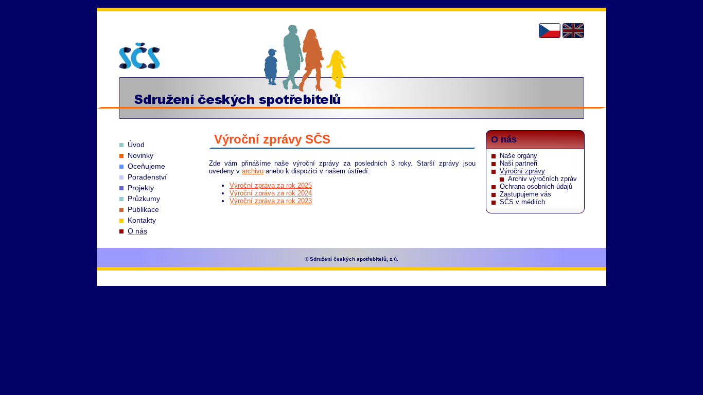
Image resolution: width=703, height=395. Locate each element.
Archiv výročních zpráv (542, 179)
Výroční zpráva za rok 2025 (271, 185)
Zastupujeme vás (525, 194)
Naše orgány (518, 155)
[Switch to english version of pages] (573, 30)
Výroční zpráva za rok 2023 (271, 201)
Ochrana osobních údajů (536, 186)
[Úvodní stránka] (139, 55)
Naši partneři (518, 163)
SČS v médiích (522, 202)
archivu (252, 171)
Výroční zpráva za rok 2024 (271, 193)
